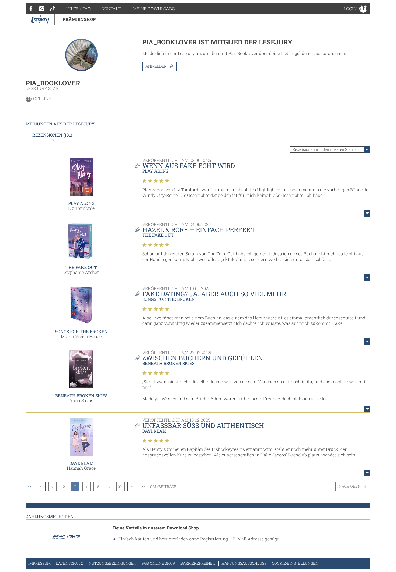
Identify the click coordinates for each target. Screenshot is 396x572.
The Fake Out (81, 267)
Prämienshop (79, 19)
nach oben (350, 486)
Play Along (81, 203)
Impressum (39, 563)
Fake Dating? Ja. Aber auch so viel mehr (214, 294)
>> (143, 486)
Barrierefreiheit (198, 563)
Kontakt (111, 8)
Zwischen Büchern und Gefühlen (202, 358)
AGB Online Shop (158, 563)
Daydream (81, 463)
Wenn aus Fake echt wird (188, 165)
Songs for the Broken (81, 331)
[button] (355, 8)
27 (120, 486)
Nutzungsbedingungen (112, 563)
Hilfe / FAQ (78, 8)
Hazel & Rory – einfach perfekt (198, 229)
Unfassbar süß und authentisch (203, 425)
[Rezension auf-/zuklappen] (367, 213)
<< (30, 486)
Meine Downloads (154, 8)
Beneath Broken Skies (81, 395)
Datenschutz (69, 563)
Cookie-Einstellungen (295, 563)
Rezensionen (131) (52, 135)
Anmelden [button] (156, 66)
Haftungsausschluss (243, 563)
